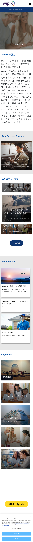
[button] (22, 44)
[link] (16, 28)
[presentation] (16, 243)
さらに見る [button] (16, 243)
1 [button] (15, 44)
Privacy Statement (20, 523)
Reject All (16, 533)
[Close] (31, 517)
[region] (16, 528)
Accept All (16, 538)
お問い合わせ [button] (16, 504)
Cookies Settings (16, 528)
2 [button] (17, 44)
